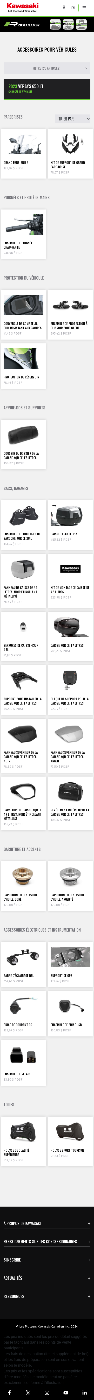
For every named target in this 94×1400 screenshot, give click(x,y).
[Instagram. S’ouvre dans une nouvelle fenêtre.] (47, 1392)
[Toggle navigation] (84, 8)
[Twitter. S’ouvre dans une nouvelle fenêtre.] (28, 1392)
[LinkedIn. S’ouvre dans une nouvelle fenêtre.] (84, 1392)
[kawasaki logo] (35, 8)
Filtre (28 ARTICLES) (46, 68)
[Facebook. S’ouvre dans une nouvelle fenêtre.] (9, 1392)
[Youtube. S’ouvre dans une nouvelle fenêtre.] (66, 1392)
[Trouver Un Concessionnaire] (65, 7)
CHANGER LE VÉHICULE (20, 92)
